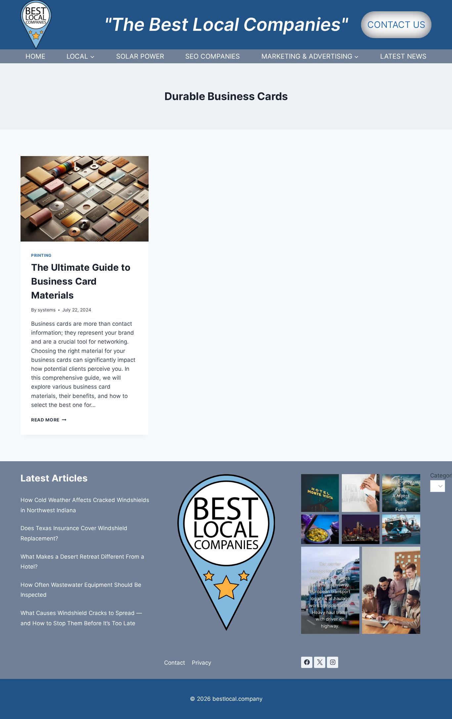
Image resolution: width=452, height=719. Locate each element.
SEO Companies (212, 56)
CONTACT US (396, 24)
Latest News (403, 56)
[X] (319, 662)
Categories (430, 475)
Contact (174, 662)
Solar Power (140, 56)
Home (35, 56)
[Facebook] (306, 662)
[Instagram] (332, 662)
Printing (41, 255)
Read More (49, 419)
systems (47, 309)
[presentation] (85, 199)
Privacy (201, 662)
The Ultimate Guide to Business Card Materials (80, 281)
